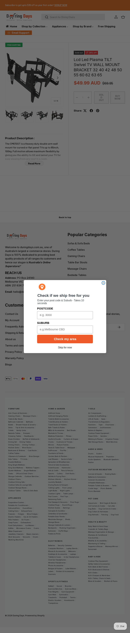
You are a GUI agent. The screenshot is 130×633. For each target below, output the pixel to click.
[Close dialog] (103, 282)
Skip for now (65, 347)
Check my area (65, 339)
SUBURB (43, 322)
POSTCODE (45, 308)
